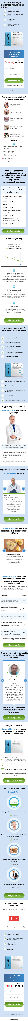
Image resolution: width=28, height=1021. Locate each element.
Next (23, 489)
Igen (6, 201)
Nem (13, 201)
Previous (4, 489)
